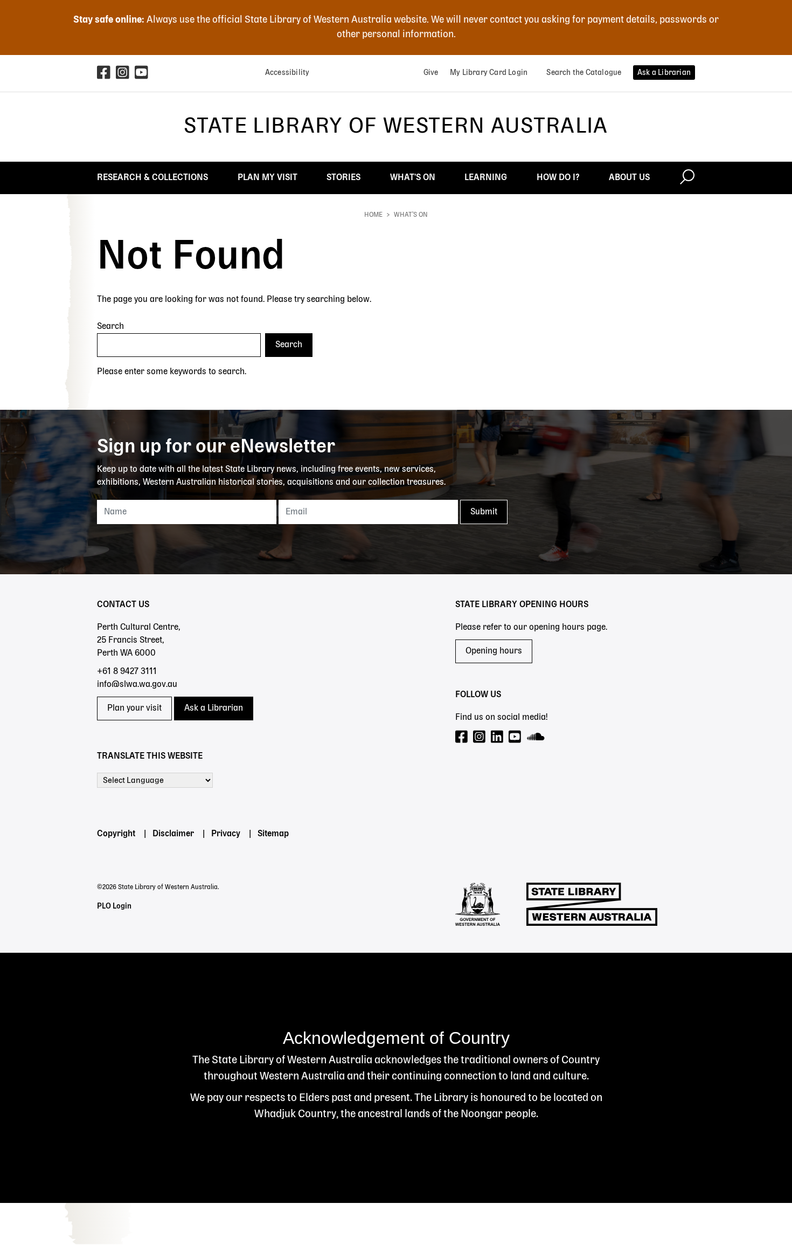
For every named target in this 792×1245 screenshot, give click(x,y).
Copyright (116, 834)
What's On (411, 215)
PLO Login (114, 906)
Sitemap (273, 834)
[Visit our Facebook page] (462, 737)
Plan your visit (134, 708)
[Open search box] (687, 178)
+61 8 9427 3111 (127, 672)
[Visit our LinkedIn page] (497, 737)
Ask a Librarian (213, 708)
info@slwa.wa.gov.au (137, 685)
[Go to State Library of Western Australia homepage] (591, 904)
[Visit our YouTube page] (515, 737)
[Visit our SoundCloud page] (536, 737)
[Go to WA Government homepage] (477, 904)
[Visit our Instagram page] (480, 737)
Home (373, 215)
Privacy (225, 834)
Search (110, 327)
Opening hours (494, 651)
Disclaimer (173, 834)
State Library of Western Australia (396, 127)
